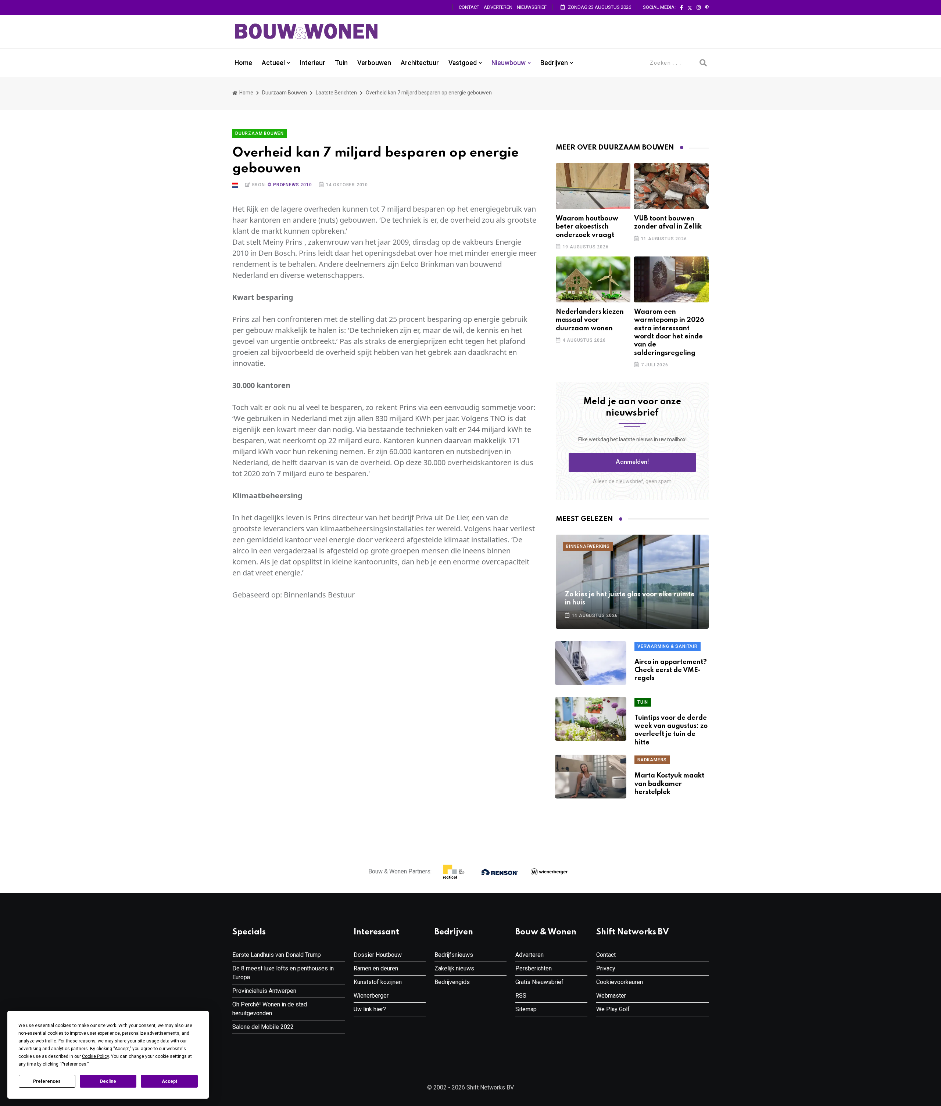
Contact (469, 7)
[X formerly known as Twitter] (689, 7)
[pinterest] (707, 7)
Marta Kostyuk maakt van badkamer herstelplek (669, 784)
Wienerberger (371, 995)
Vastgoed (462, 63)
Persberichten (533, 968)
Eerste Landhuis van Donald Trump (276, 954)
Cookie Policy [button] (95, 1056)
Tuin (341, 63)
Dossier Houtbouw (378, 954)
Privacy (605, 968)
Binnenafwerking (588, 546)
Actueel (273, 63)
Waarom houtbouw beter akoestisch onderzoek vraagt (587, 226)
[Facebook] (681, 7)
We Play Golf (613, 1009)
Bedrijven (554, 63)
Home (243, 63)
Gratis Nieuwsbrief (539, 981)
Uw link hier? (370, 1009)
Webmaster (611, 995)
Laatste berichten (336, 93)
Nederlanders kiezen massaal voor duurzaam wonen (590, 320)
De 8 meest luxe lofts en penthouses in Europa (283, 973)
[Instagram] (699, 7)
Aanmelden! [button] (632, 462)
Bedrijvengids (452, 981)
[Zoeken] (703, 62)
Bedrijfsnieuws (453, 954)
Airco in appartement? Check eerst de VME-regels (670, 670)
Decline (108, 1081)
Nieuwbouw (508, 63)
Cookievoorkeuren (619, 981)
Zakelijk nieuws (454, 968)
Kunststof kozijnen (378, 981)
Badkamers (652, 759)
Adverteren (498, 7)
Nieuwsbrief (532, 7)
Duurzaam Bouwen (284, 93)
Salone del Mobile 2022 (263, 1026)
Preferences (47, 1081)
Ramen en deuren (376, 968)
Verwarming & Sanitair (667, 646)
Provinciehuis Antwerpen (264, 990)
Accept (169, 1081)
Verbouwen (374, 63)
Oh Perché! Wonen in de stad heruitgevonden (269, 1009)
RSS (520, 995)
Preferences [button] (73, 1064)
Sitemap (526, 1009)
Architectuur (420, 63)
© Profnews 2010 (290, 184)
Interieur (312, 63)
